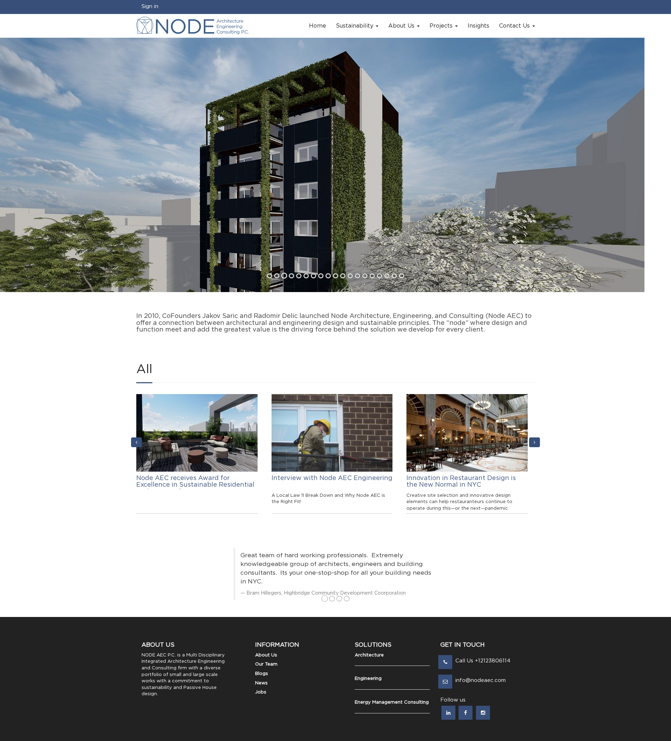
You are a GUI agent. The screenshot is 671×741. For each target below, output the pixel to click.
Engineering (368, 678)
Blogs (261, 673)
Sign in (150, 6)
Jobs (260, 692)
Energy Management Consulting (392, 702)
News (261, 683)
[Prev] (136, 442)
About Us (266, 655)
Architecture (369, 655)
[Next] (534, 442)
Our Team (266, 664)
